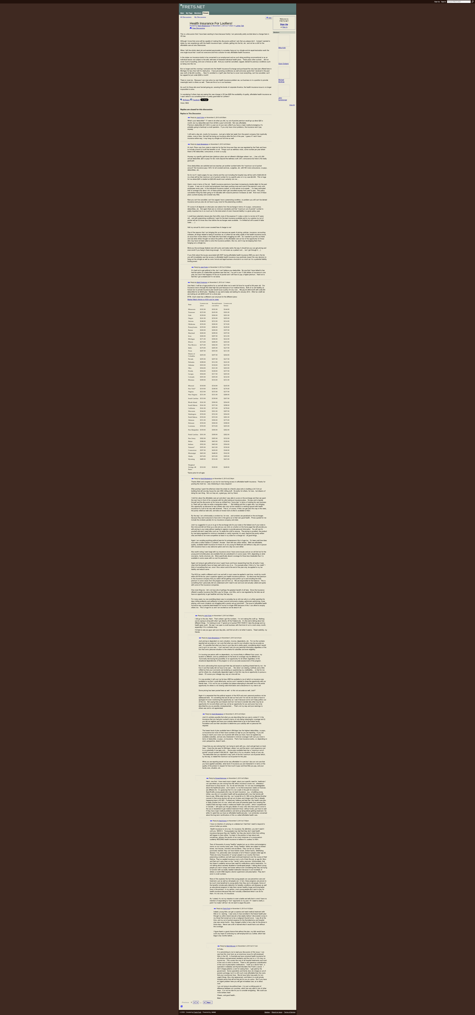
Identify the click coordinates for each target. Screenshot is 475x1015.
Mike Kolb (282, 47)
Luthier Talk (240, 25)
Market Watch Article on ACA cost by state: (203, 299)
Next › (209, 1002)
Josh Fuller (200, 117)
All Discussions (185, 17)
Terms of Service (289, 1012)
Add (270, 18)
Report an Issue (277, 1012)
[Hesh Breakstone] (184, 28)
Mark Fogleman (202, 282)
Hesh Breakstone (204, 25)
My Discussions (200, 17)
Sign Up (437, 2)
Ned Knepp (223, 821)
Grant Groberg (283, 63)
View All (292, 105)
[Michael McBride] (284, 73)
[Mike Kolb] (284, 41)
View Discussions (198, 28)
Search (473, 1)
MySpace (186, 100)
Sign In (443, 2)
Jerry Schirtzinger (282, 99)
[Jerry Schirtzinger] (284, 91)
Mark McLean (231, 946)
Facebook (196, 100)
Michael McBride (281, 80)
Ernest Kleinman (220, 778)
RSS (182, 1006)
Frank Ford (226, 908)
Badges (267, 1012)
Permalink (189, 117)
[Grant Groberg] (284, 57)
